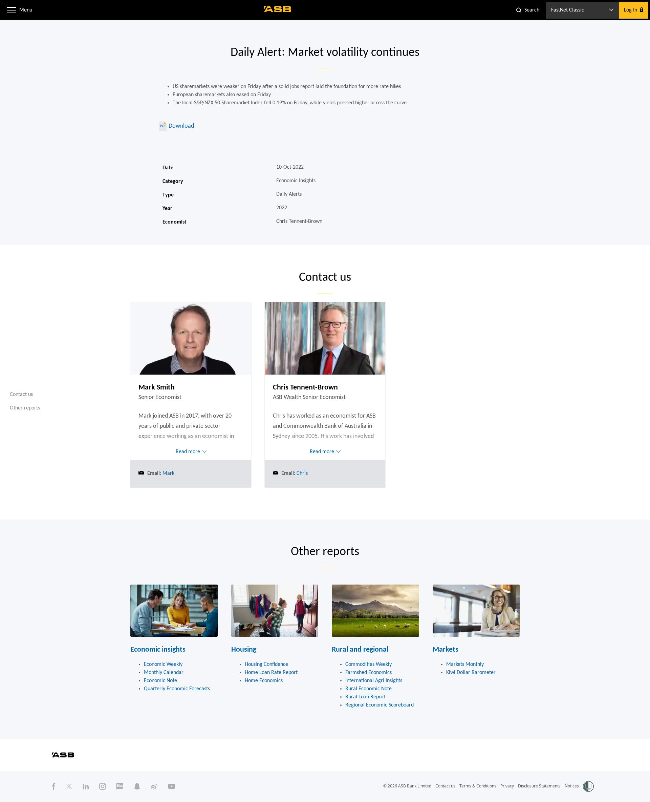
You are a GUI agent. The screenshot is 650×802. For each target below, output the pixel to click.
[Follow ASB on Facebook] (54, 786)
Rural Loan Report (365, 697)
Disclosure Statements (539, 786)
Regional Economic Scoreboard (379, 705)
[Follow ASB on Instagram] (102, 786)
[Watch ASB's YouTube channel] (171, 786)
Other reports (25, 407)
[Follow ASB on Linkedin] (86, 786)
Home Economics (264, 680)
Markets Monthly (465, 664)
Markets (445, 650)
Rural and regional (360, 650)
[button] (11, 10)
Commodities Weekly (368, 664)
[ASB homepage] (277, 9)
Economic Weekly (163, 664)
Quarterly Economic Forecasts (177, 689)
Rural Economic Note (368, 689)
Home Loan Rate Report (271, 672)
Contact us (21, 394)
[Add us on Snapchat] (137, 786)
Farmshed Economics (368, 672)
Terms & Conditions (477, 786)
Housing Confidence (266, 664)
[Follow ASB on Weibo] (154, 786)
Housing (243, 650)
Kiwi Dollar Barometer (471, 672)
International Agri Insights (373, 680)
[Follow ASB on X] (69, 786)
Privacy (507, 786)
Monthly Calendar (163, 672)
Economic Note (160, 680)
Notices (572, 786)
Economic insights (158, 650)
